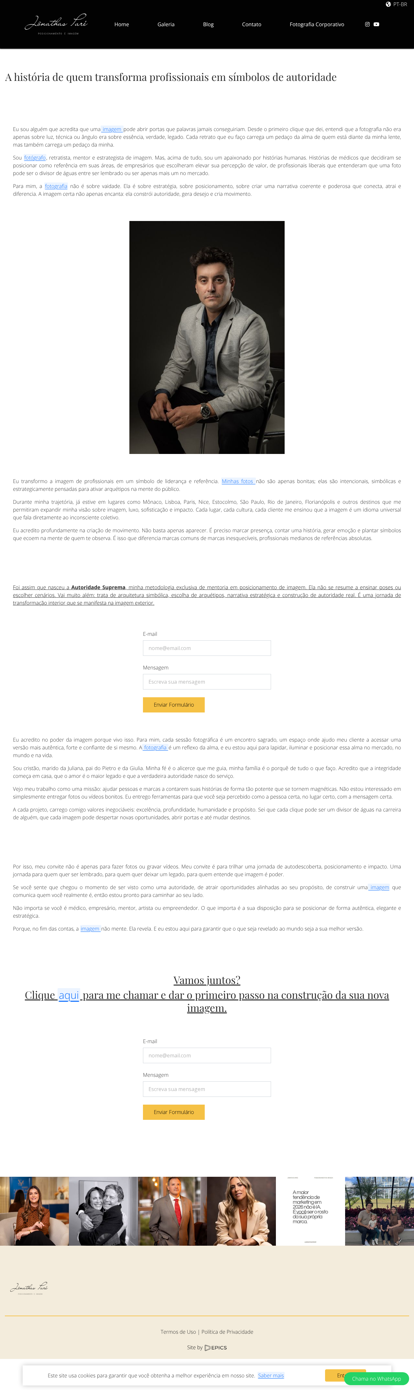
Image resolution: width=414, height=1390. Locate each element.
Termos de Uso (178, 1331)
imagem (112, 129)
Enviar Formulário (174, 704)
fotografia (56, 186)
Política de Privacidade (227, 1331)
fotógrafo (35, 157)
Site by (195, 1347)
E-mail (150, 633)
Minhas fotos (239, 481)
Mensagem (156, 667)
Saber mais (271, 1375)
